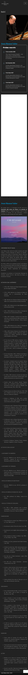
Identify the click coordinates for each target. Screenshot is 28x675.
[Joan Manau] (5, 3)
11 (19, 197)
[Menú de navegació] (25, 3)
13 (22, 197)
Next (24, 145)
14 (24, 197)
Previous (3, 145)
